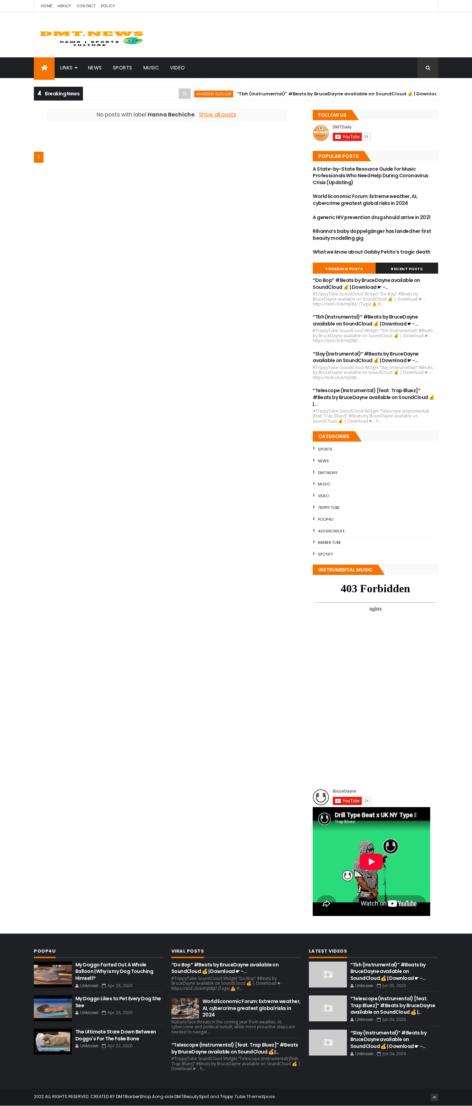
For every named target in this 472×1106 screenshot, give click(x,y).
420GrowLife (331, 531)
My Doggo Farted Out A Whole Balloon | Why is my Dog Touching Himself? (114, 971)
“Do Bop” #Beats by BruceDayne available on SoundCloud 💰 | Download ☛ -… (366, 284)
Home (47, 6)
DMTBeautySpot (191, 1096)
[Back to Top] (434, 1097)
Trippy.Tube (329, 507)
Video (177, 67)
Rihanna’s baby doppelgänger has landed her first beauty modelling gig (372, 235)
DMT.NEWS (328, 472)
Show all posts (217, 114)
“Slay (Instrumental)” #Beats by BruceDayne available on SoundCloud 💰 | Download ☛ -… (365, 357)
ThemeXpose (260, 1096)
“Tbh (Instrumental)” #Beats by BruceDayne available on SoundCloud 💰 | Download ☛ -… (331, 94)
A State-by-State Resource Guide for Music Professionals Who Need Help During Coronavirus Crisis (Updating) (370, 176)
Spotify (325, 554)
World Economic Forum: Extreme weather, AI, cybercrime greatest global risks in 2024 (365, 200)
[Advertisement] (115, 139)
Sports (122, 67)
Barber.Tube (329, 542)
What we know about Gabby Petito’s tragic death (371, 251)
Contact (86, 6)
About (65, 6)
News (95, 67)
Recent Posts (407, 269)
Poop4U (325, 519)
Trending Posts (344, 269)
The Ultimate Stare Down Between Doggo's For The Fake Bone (115, 1035)
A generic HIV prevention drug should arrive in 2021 (371, 217)
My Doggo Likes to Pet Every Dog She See (118, 1002)
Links (66, 67)
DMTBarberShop (133, 1096)
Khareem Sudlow (199, 93)
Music (151, 67)
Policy (108, 6)
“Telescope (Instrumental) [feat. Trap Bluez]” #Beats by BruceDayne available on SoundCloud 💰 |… (373, 397)
